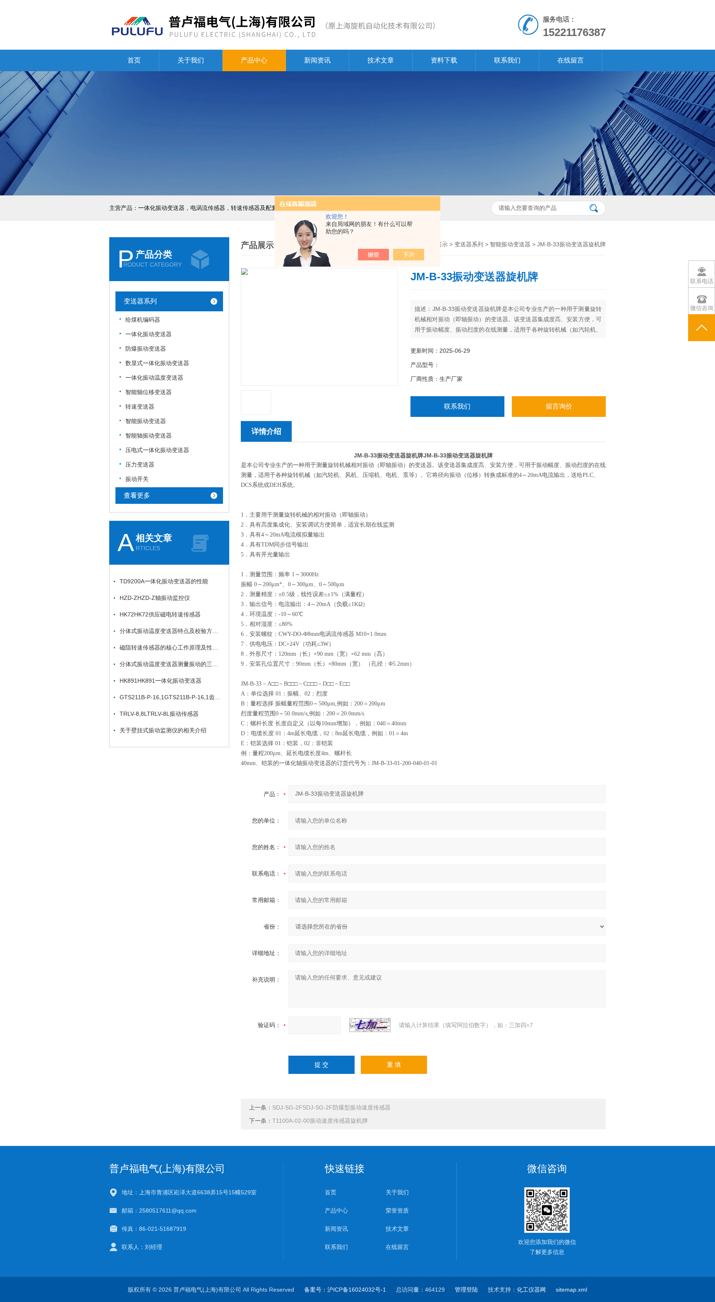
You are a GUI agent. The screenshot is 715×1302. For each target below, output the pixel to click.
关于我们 (191, 60)
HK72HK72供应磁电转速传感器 (160, 614)
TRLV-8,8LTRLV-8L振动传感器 (159, 713)
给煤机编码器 (142, 319)
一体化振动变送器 (148, 334)
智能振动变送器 (145, 421)
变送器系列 (140, 301)
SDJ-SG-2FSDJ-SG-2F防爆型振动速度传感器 (331, 1107)
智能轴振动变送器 (148, 435)
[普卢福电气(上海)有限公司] (272, 8)
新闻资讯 (317, 60)
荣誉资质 (397, 1210)
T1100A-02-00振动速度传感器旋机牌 (320, 1120)
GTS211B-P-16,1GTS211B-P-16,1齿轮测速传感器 (171, 697)
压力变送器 (139, 464)
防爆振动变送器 (145, 348)
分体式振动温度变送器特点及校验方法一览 (171, 631)
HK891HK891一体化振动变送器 (161, 680)
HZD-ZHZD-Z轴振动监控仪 (155, 597)
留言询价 (559, 406)
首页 (134, 60)
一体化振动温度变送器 (154, 377)
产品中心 (254, 60)
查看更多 (137, 495)
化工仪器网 (531, 1289)
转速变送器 (139, 406)
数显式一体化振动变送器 (157, 363)
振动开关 (137, 479)
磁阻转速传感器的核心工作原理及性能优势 (171, 647)
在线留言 (570, 60)
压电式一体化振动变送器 (157, 450)
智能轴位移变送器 (148, 392)
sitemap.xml (571, 1289)
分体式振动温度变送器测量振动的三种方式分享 (171, 664)
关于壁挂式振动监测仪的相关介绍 (163, 730)
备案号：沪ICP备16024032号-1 (345, 1289)
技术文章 (380, 60)
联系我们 (507, 60)
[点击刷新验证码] (370, 1025)
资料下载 (444, 60)
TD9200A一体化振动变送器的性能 (164, 581)
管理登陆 (466, 1289)
